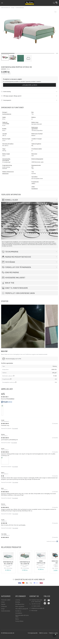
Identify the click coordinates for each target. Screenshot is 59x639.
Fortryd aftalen (19, 621)
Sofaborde (4, 606)
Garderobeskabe (5, 611)
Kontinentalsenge (20, 7)
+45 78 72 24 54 (35, 604)
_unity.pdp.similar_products (29, 85)
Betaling (17, 602)
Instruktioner (34, 188)
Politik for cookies (53, 633)
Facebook (46, 600)
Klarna (17, 619)
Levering (17, 600)
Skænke (3, 604)
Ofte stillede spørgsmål (21, 608)
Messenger (34, 610)
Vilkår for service (43, 633)
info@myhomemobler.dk (37, 608)
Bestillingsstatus (19, 604)
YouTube (49, 600)
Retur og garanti (19, 606)
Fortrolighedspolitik (32, 633)
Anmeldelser (18, 613)
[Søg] (54, 3)
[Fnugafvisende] (10, 379)
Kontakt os (18, 611)
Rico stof (4, 351)
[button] (57, 3)
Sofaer (3, 602)
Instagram (46, 603)
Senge (12, 7)
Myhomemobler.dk (5, 7)
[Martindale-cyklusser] (13, 375)
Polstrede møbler (5, 600)
